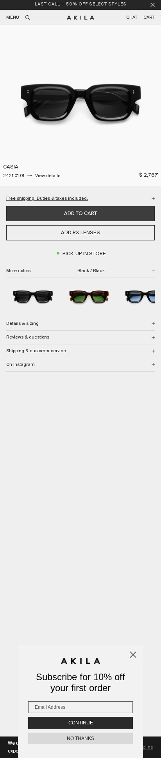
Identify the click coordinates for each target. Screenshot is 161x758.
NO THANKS (80, 738)
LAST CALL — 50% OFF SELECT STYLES (81, 4)
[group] (80, 105)
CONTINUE (80, 723)
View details (47, 176)
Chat (131, 17)
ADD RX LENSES (80, 233)
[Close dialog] (133, 654)
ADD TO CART (80, 214)
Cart (149, 17)
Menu (12, 17)
